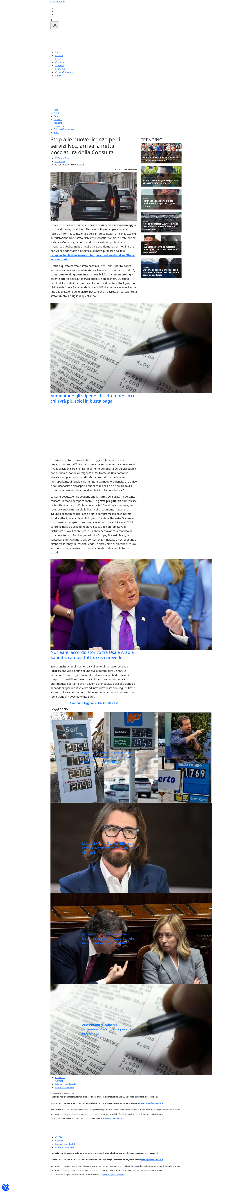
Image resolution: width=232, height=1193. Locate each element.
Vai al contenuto (57, 1)
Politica (59, 55)
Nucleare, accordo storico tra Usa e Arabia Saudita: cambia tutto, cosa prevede (92, 654)
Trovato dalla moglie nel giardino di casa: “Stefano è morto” (160, 181)
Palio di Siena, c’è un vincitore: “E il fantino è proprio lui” (160, 158)
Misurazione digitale (65, 1084)
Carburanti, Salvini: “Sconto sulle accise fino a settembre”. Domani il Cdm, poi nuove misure (108, 757)
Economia (60, 68)
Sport (58, 75)
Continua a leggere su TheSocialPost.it (94, 703)
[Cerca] (51, 19)
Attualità (59, 65)
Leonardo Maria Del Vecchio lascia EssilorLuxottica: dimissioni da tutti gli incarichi (108, 848)
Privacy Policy (56, 1093)
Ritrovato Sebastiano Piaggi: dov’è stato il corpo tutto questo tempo (160, 203)
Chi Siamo (60, 1077)
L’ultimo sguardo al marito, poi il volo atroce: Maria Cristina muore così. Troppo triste (161, 272)
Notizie (145, 155)
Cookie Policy (69, 1093)
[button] (6, 1187)
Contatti (59, 1080)
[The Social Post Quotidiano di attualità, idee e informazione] (128, 39)
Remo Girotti (64, 158)
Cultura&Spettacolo (65, 72)
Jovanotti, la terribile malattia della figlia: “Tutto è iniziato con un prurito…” (160, 249)
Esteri (58, 58)
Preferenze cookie (64, 1087)
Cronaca (59, 62)
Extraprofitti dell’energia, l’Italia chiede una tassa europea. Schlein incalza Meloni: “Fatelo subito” (108, 938)
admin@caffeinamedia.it (152, 1103)
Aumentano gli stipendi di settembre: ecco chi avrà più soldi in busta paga (92, 398)
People (145, 244)
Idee (57, 52)
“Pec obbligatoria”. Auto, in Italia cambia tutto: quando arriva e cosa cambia (160, 226)
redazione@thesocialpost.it (113, 1118)
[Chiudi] (54, 25)
